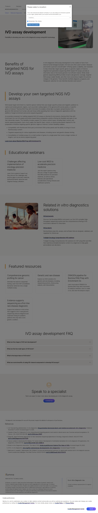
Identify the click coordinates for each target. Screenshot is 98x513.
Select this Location (33, 24)
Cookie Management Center (26, 503)
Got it (91, 509)
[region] (49, 504)
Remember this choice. (35, 21)
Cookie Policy (59, 503)
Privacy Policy (70, 503)
